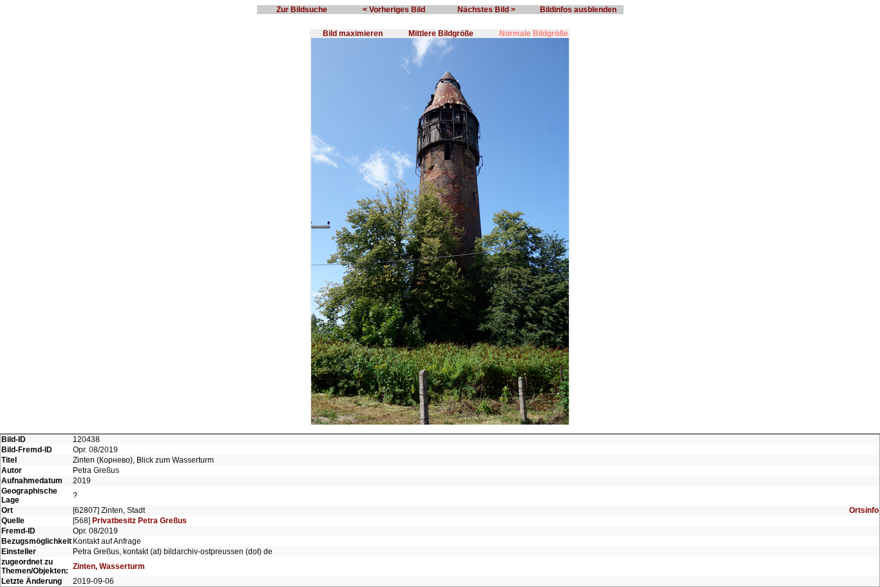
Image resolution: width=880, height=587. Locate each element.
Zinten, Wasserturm (109, 566)
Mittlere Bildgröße (440, 33)
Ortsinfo (864, 510)
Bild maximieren (353, 33)
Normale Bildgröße (533, 33)
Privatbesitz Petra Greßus (139, 520)
